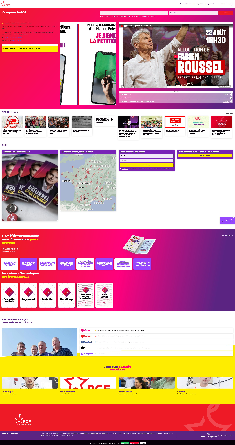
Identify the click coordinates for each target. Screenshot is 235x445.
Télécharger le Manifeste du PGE (67, 435)
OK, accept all (125, 443)
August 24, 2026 (16, 40)
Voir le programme (227, 235)
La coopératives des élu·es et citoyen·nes (105, 433)
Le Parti (191, 4)
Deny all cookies (135, 443)
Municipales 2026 (209, 4)
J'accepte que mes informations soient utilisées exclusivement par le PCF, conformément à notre (128, 16)
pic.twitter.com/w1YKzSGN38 (13, 38)
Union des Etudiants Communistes (68, 433)
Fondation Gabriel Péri (149, 433)
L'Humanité (126, 433)
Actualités (185, 4)
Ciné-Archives (159, 433)
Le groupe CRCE (167, 433)
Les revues (140, 433)
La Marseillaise (133, 433)
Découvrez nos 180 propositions (10, 248)
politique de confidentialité (149, 16)
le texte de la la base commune (28, 48)
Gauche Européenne (83, 433)
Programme (200, 4)
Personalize (143, 443)
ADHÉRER (223, 4)
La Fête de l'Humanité (53, 435)
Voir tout (15, 112)
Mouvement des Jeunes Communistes (50, 433)
